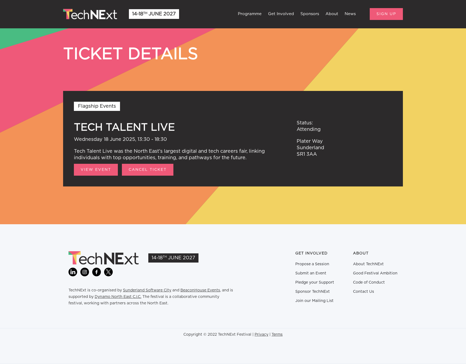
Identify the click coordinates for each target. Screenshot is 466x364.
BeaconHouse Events (200, 290)
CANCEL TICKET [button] (148, 170)
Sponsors (309, 14)
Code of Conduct (369, 282)
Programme (250, 14)
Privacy (261, 334)
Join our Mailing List (314, 301)
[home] (90, 14)
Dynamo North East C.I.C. (118, 297)
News (350, 14)
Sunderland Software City (147, 290)
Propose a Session (312, 264)
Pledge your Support (314, 282)
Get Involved (281, 14)
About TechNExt (368, 264)
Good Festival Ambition (375, 273)
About (331, 14)
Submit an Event (310, 273)
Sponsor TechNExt (312, 292)
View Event (96, 170)
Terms (277, 334)
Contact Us (363, 292)
